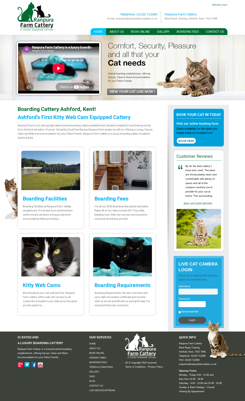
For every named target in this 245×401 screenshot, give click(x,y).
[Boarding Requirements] (122, 256)
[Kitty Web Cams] (50, 256)
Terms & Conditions (101, 367)
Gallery (163, 31)
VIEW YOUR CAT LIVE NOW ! (132, 92)
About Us (117, 31)
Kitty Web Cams (41, 285)
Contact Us (215, 31)
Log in (224, 5)
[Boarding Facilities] (50, 170)
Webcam (216, 5)
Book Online (140, 31)
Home (98, 31)
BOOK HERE (186, 141)
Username (184, 286)
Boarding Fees (188, 31)
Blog (92, 381)
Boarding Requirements (122, 285)
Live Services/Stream (102, 390)
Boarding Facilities (45, 199)
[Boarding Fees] (122, 170)
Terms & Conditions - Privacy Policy (144, 366)
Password (184, 298)
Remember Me (189, 311)
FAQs (92, 376)
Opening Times (97, 357)
